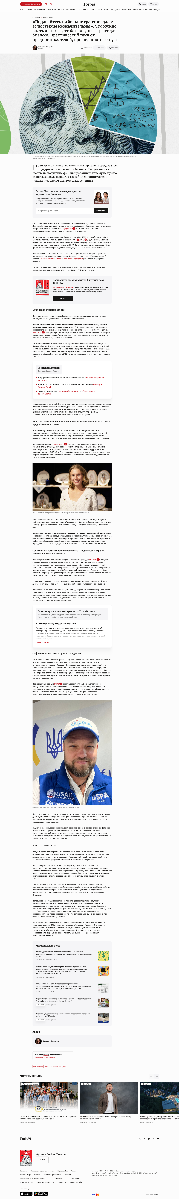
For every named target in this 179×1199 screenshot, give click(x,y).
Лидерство (115, 9)
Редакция (59, 1178)
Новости (41, 9)
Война (93, 9)
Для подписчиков (28, 9)
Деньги (61, 9)
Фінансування (38, 1066)
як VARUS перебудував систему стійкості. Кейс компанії (105, 1117)
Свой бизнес (83, 9)
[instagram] (148, 1138)
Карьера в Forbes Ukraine (66, 1171)
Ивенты (37, 1175)
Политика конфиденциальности (32, 1178)
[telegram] (153, 1138)
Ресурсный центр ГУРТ (69, 391)
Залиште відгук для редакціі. (45, 1057)
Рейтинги (126, 9)
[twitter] (139, 1138)
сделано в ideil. (152, 1194)
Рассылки (67, 1175)
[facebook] (144, 1138)
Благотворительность (45, 1182)
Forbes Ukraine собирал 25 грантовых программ (61, 259)
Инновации (71, 9)
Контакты (24, 1171)
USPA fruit (37, 332)
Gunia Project (58, 444)
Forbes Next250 (55, 1066)
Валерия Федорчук (45, 47)
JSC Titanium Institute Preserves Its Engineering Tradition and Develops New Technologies (48, 1117)
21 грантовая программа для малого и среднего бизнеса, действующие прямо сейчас (64, 954)
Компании (51, 9)
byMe (56, 684)
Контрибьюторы (152, 9)
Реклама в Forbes (26, 1182)
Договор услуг (25, 1175)
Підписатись (100, 210)
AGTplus (92, 560)
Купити (62, 298)
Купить (42, 1159)
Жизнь (106, 9)
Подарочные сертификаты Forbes (70, 1182)
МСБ (64, 1066)
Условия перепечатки (52, 1175)
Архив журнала (75, 1178)
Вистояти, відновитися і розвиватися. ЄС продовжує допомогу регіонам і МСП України (63, 1015)
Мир (100, 9)
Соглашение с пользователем (42, 1171)
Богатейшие (138, 9)
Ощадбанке (67, 229)
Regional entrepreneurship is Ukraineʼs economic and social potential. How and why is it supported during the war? (64, 1000)
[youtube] (158, 1138)
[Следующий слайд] (156, 1076)
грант (47, 1066)
